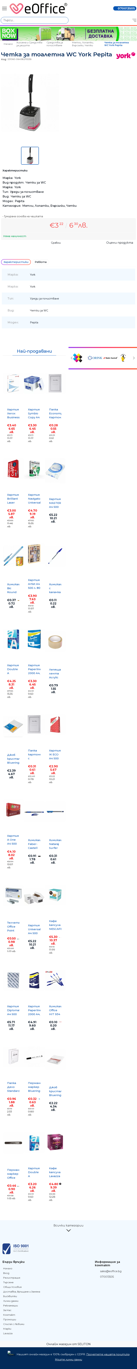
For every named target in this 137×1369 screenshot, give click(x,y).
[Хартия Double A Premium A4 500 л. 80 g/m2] (13, 639)
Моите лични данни (68, 1359)
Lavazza (7, 1333)
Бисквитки (10, 1296)
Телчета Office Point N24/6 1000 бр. (13, 930)
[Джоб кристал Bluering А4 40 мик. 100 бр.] (55, 1059)
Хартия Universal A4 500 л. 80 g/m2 (34, 933)
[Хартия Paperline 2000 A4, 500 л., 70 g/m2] (34, 980)
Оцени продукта (119, 242)
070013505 (126, 8)
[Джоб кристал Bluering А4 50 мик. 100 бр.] (13, 726)
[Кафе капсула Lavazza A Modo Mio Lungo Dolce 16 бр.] (55, 1142)
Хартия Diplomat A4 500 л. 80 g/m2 (13, 1014)
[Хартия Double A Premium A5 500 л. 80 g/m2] (34, 1142)
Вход (6, 1273)
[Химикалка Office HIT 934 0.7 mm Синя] (55, 980)
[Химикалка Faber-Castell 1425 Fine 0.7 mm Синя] (34, 812)
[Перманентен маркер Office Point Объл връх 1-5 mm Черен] (13, 1143)
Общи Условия (12, 1287)
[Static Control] (110, 358)
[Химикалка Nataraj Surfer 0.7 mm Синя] (55, 812)
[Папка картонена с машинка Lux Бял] (34, 724)
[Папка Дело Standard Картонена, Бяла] (13, 1057)
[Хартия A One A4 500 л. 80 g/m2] (13, 810)
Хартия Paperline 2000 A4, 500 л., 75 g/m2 (35, 673)
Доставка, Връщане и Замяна (21, 1291)
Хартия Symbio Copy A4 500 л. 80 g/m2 (34, 417)
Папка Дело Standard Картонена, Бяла (16, 1090)
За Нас (7, 1310)
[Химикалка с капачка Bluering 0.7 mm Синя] (55, 556)
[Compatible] (80, 358)
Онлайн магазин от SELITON (68, 1344)
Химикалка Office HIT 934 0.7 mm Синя (57, 1014)
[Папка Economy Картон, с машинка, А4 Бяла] (55, 383)
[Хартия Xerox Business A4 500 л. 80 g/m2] (13, 383)
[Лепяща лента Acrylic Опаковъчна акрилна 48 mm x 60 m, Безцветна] (55, 641)
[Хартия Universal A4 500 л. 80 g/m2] (34, 897)
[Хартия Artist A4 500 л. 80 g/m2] (34, 554)
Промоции (9, 1319)
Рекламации (10, 1305)
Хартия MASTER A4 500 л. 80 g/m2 (55, 506)
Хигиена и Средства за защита (29, 44)
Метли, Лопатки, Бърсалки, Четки (83, 44)
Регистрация (11, 1277)
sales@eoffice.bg (110, 1271)
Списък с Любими (13, 1324)
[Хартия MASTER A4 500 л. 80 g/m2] (55, 471)
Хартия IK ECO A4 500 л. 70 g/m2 (55, 758)
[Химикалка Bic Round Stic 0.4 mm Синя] (13, 556)
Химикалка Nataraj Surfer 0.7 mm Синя (57, 847)
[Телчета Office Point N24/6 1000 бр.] (13, 896)
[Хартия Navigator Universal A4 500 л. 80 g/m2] (34, 469)
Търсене (8, 1282)
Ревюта (41, 262)
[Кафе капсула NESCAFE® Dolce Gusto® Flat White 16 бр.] (55, 895)
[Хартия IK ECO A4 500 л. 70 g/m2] (55, 724)
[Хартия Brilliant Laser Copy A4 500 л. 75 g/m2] (13, 469)
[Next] (133, 358)
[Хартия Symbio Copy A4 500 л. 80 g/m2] (34, 383)
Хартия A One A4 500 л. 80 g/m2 (13, 843)
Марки (7, 1328)
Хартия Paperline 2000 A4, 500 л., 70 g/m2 (35, 1014)
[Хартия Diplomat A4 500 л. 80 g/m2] (13, 980)
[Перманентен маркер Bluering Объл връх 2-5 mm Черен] (34, 1057)
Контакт (9, 1314)
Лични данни (10, 1300)
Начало (8, 43)
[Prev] (72, 358)
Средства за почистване (55, 44)
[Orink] (95, 358)
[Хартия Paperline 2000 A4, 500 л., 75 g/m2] (34, 639)
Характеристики (16, 262)
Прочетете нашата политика (108, 1354)
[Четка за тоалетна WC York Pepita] (30, 130)
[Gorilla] (125, 358)
